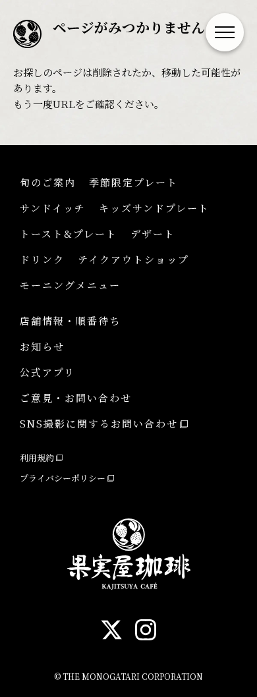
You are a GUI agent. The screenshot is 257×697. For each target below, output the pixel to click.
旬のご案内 (48, 182)
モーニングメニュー (70, 285)
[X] (111, 631)
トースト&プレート (68, 233)
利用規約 (37, 457)
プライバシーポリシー (62, 478)
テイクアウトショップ (133, 259)
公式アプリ (47, 372)
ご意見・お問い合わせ (76, 397)
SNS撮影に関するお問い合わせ (99, 423)
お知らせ (42, 346)
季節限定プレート (133, 182)
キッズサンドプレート (154, 208)
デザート (152, 233)
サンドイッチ (53, 208)
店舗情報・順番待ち (70, 320)
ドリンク (42, 259)
